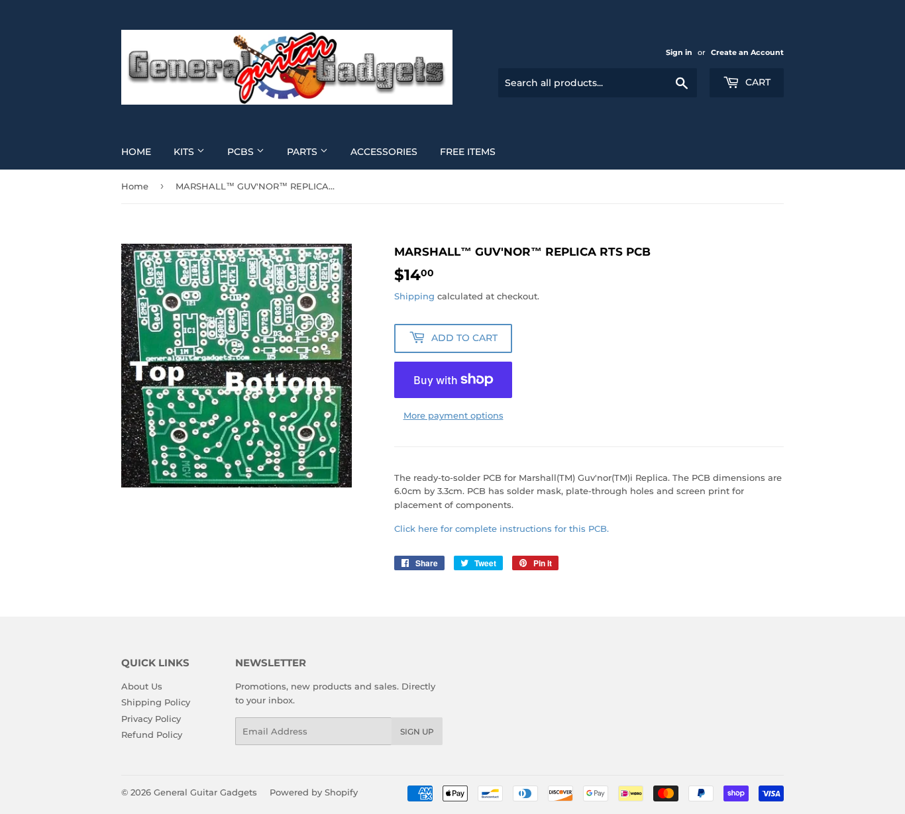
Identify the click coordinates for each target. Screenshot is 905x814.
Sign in (679, 52)
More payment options (453, 415)
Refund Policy (151, 734)
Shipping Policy (155, 702)
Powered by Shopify (314, 792)
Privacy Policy (151, 718)
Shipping (414, 296)
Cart (757, 82)
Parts (303, 152)
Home (136, 152)
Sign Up (417, 732)
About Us (141, 686)
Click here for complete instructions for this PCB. (501, 528)
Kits (185, 152)
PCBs (241, 152)
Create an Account (747, 52)
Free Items (468, 152)
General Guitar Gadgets (205, 792)
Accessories (383, 152)
